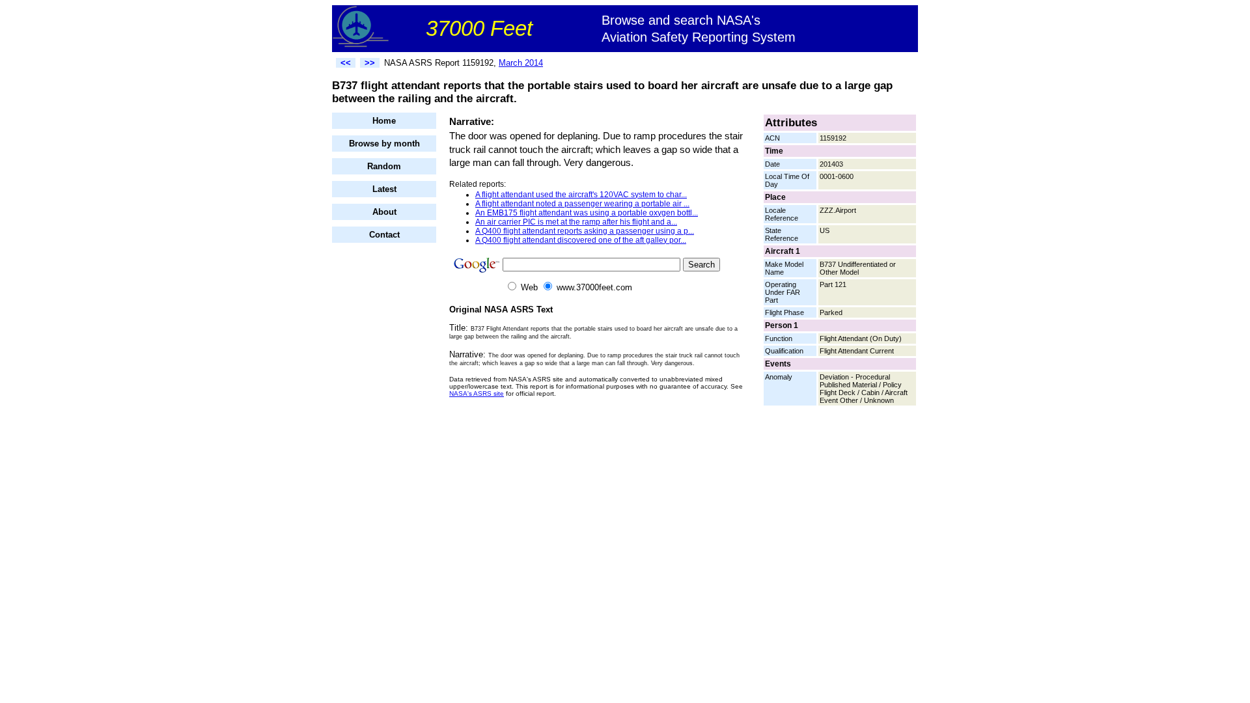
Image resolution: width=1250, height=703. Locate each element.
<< (345, 63)
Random (384, 166)
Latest (384, 189)
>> (370, 63)
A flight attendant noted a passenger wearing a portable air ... (582, 203)
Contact (384, 235)
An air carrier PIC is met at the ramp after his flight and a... (576, 222)
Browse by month (384, 143)
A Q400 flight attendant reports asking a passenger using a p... (584, 231)
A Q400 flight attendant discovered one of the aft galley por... (580, 240)
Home (384, 121)
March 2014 (521, 63)
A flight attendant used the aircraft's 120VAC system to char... (581, 194)
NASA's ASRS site (476, 393)
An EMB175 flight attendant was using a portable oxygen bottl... (586, 212)
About (384, 212)
